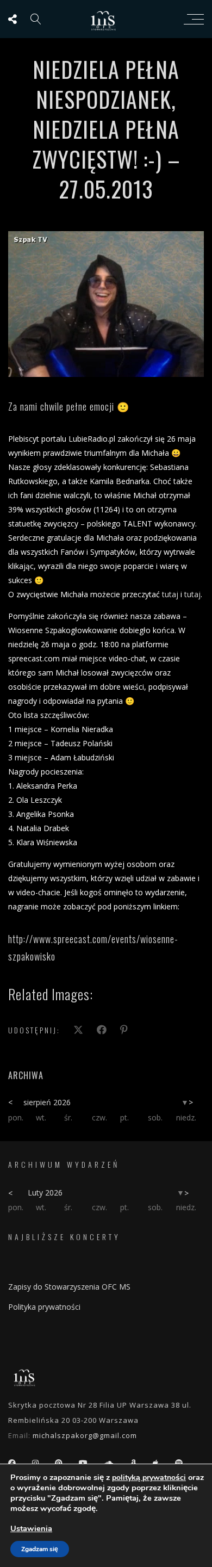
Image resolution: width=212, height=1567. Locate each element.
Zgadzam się (39, 1549)
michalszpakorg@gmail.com (85, 1435)
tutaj (170, 594)
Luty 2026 (45, 1192)
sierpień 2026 (47, 1102)
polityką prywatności (149, 1477)
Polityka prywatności (44, 1307)
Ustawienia (31, 1528)
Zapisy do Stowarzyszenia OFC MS (69, 1286)
